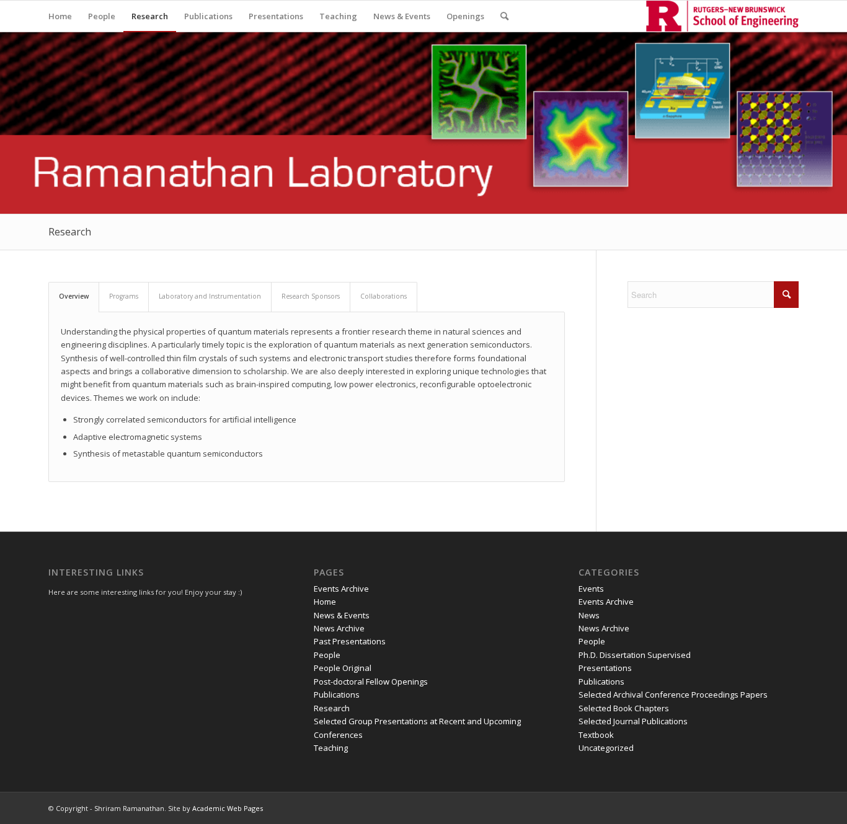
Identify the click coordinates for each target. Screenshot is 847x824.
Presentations (605, 667)
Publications (337, 694)
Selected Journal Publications (633, 721)
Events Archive (341, 588)
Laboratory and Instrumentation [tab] (210, 296)
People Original (342, 667)
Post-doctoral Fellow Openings (371, 681)
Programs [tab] (123, 296)
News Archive (339, 628)
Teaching (331, 747)
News (589, 615)
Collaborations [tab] (383, 296)
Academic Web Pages (227, 808)
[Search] (504, 16)
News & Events (342, 615)
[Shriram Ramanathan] (722, 16)
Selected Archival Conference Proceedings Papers (673, 694)
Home (325, 601)
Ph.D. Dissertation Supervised (635, 654)
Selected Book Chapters (624, 708)
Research (69, 232)
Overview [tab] (74, 296)
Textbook (596, 734)
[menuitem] (60, 16)
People (327, 654)
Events (591, 588)
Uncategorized (606, 747)
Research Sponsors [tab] (311, 296)
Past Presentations (350, 641)
